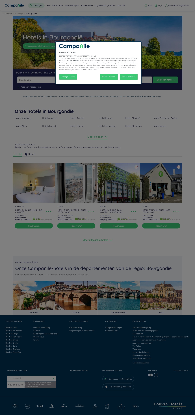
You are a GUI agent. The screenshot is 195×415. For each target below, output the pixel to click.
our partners (74, 61)
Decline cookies (108, 77)
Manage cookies (68, 77)
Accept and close (128, 77)
